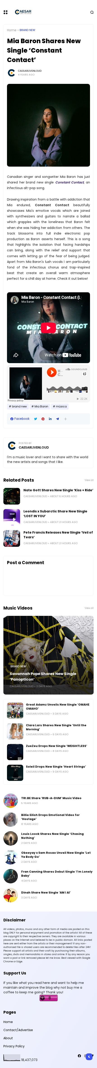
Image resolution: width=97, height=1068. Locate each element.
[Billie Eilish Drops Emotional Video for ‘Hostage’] (10, 819)
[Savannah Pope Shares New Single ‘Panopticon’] (48, 655)
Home (11, 30)
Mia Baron (41, 406)
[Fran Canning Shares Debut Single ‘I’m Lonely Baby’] (10, 876)
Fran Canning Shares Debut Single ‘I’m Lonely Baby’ (56, 874)
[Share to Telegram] (57, 419)
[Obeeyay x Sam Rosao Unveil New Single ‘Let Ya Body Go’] (10, 857)
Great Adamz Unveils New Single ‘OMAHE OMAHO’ (57, 707)
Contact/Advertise (18, 1030)
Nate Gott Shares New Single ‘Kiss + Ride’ (58, 490)
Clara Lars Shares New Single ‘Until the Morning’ (56, 727)
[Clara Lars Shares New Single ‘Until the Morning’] (15, 731)
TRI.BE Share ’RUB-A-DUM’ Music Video (51, 798)
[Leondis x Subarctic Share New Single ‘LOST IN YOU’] (11, 517)
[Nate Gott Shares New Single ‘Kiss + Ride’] (11, 496)
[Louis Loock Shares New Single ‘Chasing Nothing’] (10, 838)
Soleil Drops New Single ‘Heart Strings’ (56, 767)
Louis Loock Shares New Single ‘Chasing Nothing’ (52, 836)
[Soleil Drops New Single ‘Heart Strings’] (15, 773)
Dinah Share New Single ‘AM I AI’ (46, 892)
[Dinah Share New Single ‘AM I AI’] (10, 895)
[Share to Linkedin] (50, 419)
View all (89, 480)
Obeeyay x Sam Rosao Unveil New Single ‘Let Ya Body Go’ (56, 855)
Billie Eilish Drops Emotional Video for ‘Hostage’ (50, 817)
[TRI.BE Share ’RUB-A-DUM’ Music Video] (10, 800)
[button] (65, 419)
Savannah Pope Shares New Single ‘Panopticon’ (43, 676)
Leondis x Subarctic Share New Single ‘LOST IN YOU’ (55, 513)
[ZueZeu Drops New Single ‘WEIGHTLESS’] (15, 752)
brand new (27, 30)
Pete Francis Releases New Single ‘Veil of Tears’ (58, 534)
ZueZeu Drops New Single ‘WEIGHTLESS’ (56, 746)
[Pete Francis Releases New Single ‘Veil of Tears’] (11, 538)
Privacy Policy (14, 1046)
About (8, 1038)
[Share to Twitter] (35, 419)
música (61, 406)
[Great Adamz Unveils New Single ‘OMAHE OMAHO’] (15, 711)
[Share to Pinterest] (43, 419)
